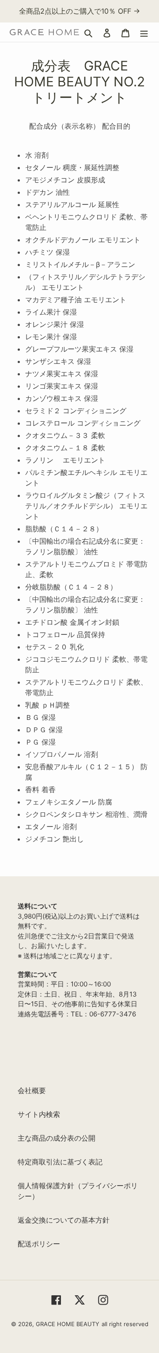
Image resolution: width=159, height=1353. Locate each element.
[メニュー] (144, 32)
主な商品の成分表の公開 (56, 1138)
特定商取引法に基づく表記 (60, 1161)
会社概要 (32, 1090)
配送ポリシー (39, 1243)
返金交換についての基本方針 (64, 1220)
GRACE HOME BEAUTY (67, 1323)
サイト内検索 (39, 1114)
